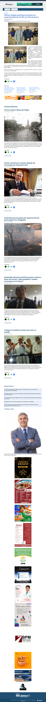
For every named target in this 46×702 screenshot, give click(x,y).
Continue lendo (8, 155)
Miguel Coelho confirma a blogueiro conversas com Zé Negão (19, 401)
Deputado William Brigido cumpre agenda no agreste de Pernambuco (34, 88)
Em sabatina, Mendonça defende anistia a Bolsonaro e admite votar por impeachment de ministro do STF (21, 405)
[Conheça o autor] (23, 432)
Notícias (6, 13)
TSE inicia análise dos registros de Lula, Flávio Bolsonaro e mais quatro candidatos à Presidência (21, 390)
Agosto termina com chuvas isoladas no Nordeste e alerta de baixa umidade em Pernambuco (23, 394)
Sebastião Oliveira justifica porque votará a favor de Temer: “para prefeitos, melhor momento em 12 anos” (22, 279)
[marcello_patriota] (23, 687)
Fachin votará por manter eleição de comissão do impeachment (19, 164)
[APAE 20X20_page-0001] (23, 556)
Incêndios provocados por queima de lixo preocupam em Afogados (21, 219)
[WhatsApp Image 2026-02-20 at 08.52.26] (23, 467)
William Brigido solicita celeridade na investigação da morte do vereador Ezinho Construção (9, 89)
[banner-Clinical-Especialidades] (23, 534)
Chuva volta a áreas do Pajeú (16, 110)
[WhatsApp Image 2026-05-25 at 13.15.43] (23, 491)
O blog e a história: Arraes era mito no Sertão (20, 331)
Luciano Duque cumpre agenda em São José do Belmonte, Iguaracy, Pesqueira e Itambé (23, 398)
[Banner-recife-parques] (23, 513)
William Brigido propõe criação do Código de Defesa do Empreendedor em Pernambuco (22, 89)
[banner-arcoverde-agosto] (23, 97)
